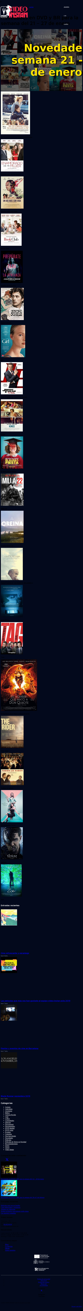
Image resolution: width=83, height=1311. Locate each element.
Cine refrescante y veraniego (15, 953)
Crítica (7, 1119)
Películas (8, 1140)
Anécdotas (8, 1109)
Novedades (9, 1138)
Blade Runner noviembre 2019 (15, 1096)
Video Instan (9, 1149)
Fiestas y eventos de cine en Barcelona (19, 1048)
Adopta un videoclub (8, 1209)
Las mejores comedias (8, 1213)
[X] (41, 1290)
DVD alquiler (10, 1128)
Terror (7, 1148)
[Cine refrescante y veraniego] (9, 925)
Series (7, 1146)
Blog (7, 1244)
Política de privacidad (43, 1279)
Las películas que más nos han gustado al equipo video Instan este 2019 (35, 1000)
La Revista (9, 1246)
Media (7, 1248)
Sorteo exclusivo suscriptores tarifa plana (15, 1211)
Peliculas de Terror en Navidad (15, 1142)
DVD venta (9, 1130)
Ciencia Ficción (10, 1115)
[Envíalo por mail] (2, 1159)
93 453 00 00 (8, 1224)
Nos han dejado (10, 1136)
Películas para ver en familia (10, 1205)
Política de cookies (43, 1282)
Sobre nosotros (10, 1250)
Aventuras (8, 1111)
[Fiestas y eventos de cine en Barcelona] (9, 1020)
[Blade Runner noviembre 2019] (9, 1068)
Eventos (8, 1132)
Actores (7, 1107)
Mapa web (44, 1284)
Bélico (7, 1113)
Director (8, 1122)
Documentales (10, 1126)
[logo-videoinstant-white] (14, 17)
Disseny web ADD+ (77, 1306)
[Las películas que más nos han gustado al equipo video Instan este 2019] (9, 972)
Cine (6, 1117)
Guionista (8, 1134)
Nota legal (44, 1280)
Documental (9, 1124)
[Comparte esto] (4, 1159)
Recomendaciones (11, 1144)
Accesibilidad (44, 1285)
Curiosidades (9, 1121)
